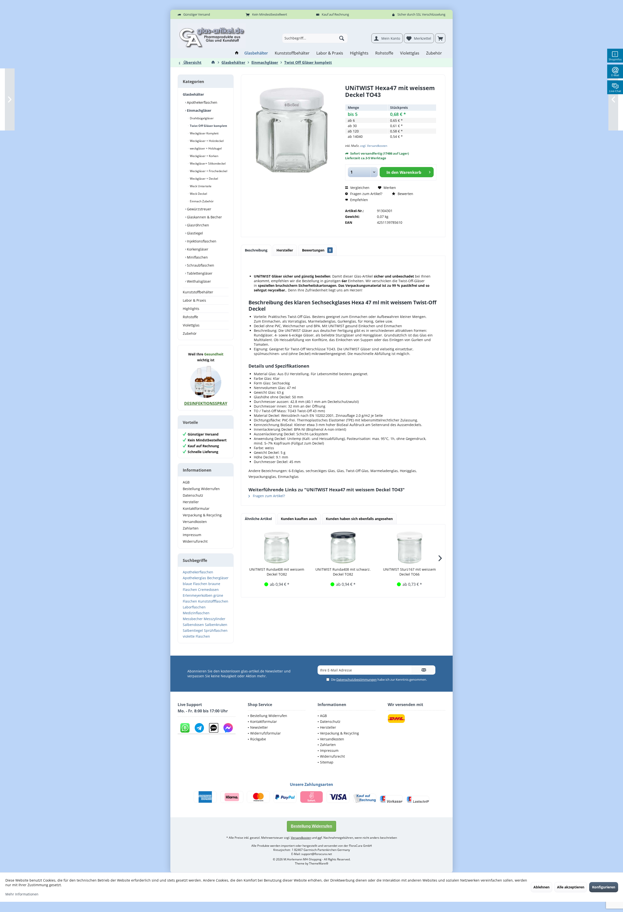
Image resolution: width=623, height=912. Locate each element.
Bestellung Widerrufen (201, 488)
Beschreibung (256, 250)
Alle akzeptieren (570, 887)
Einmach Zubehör (201, 201)
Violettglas (191, 325)
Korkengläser (197, 249)
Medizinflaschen (196, 613)
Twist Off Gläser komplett (208, 126)
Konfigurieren (603, 887)
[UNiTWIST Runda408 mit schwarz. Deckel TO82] (343, 547)
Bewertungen (316, 250)
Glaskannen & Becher (204, 217)
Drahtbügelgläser (201, 118)
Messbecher (193, 618)
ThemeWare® (318, 863)
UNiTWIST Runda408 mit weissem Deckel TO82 (276, 572)
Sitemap (326, 762)
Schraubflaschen (200, 265)
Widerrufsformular (265, 733)
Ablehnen (541, 887)
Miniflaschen (197, 257)
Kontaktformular (196, 508)
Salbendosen (193, 624)
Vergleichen (359, 187)
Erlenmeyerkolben (197, 595)
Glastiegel (194, 233)
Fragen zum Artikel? (365, 193)
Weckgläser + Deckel (203, 179)
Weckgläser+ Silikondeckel (207, 163)
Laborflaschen (194, 607)
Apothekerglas (194, 578)
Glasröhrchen (197, 225)
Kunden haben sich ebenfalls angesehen (359, 518)
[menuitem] (440, 38)
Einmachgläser (198, 110)
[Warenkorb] (440, 38)
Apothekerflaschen (201, 102)
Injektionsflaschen (201, 241)
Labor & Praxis (194, 300)
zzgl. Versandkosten (373, 146)
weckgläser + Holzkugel (205, 148)
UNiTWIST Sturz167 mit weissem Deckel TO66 (409, 572)
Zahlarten (191, 528)
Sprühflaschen (216, 630)
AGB (186, 482)
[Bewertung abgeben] (390, 101)
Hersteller (191, 502)
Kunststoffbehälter (198, 292)
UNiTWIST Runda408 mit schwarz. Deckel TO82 (343, 572)
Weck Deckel (198, 194)
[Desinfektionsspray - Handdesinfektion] (206, 381)
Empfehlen (358, 199)
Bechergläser (218, 578)
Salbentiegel (193, 630)
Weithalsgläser (198, 281)
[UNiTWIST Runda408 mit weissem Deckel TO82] (276, 547)
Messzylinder (214, 618)
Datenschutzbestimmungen (356, 679)
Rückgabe (258, 739)
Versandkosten (195, 521)
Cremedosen (208, 589)
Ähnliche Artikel (258, 518)
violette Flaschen (196, 636)
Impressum (192, 534)
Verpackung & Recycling (202, 515)
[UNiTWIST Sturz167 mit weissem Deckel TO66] (409, 547)
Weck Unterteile (200, 186)
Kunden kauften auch (299, 518)
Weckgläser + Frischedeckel (208, 171)
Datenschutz (193, 495)
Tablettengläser (199, 273)
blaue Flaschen (195, 583)
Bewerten (405, 193)
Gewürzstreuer (198, 209)
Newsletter (259, 727)
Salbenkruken (216, 624)
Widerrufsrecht (195, 541)
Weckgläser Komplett (204, 133)
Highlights (191, 308)
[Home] (237, 53)
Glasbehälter (193, 94)
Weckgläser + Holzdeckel (206, 141)
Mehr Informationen (21, 894)
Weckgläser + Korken (203, 156)
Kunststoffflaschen (213, 601)
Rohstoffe (190, 317)
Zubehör (190, 333)
